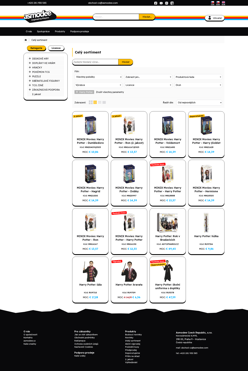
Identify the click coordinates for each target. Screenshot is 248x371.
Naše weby (79, 356)
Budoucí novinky (133, 334)
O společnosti (30, 334)
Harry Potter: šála (90, 284)
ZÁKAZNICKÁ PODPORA (46, 89)
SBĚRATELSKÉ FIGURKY (46, 80)
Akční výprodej (132, 344)
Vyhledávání (131, 362)
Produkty (60, 31)
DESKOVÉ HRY (40, 58)
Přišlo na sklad (132, 356)
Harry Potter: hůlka (206, 236)
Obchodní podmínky (84, 337)
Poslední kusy (132, 347)
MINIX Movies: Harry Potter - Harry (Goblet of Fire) (206, 143)
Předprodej (131, 350)
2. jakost (36, 94)
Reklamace (79, 340)
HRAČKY (37, 67)
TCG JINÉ (37, 85)
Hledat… (147, 16)
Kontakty (28, 337)
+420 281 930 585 (36, 2)
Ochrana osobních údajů (86, 344)
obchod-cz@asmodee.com (103, 2)
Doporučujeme (132, 353)
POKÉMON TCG (41, 72)
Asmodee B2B (45, 16)
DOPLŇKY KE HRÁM (43, 63)
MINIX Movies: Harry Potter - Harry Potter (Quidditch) (167, 191)
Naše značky (30, 344)
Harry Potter (86, 92)
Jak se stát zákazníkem (86, 334)
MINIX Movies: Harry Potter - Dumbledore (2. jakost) (90, 143)
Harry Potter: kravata (129, 284)
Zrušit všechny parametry (110, 92)
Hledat (125, 61)
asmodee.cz (30, 340)
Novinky (129, 337)
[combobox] (148, 77)
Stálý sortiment (133, 340)
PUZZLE (36, 76)
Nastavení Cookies (83, 347)
